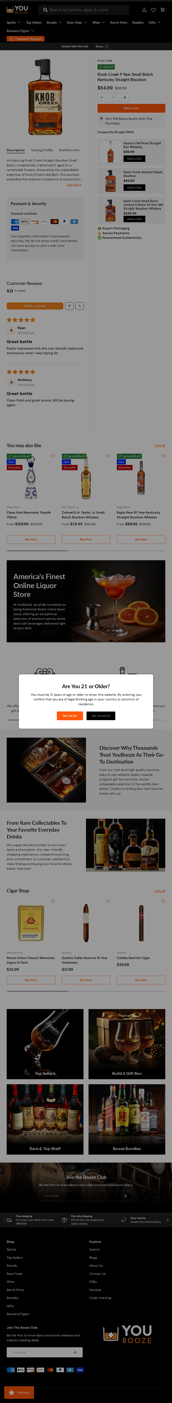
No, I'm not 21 (101, 716)
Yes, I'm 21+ (70, 716)
